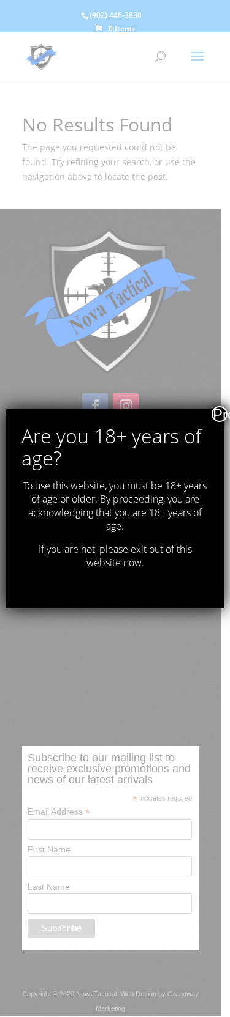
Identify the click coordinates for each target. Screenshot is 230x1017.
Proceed (220, 414)
